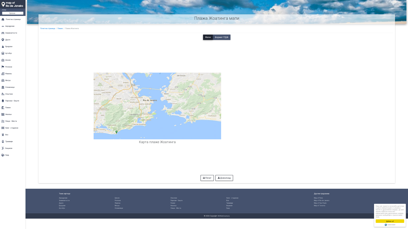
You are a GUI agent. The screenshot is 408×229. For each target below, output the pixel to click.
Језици (4, 10)
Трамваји (229, 203)
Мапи (208, 37)
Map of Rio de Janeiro (321, 200)
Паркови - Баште (177, 200)
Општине (174, 198)
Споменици (119, 208)
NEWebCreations (224, 216)
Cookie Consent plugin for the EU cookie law (390, 225)
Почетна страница (47, 28)
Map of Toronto (319, 206)
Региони (118, 200)
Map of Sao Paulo (320, 203)
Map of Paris (318, 198)
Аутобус (62, 208)
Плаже (60, 28)
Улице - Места (176, 208)
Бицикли (229, 206)
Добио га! (390, 221)
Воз (227, 200)
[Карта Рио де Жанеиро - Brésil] (13, 7)
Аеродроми (63, 198)
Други (61, 203)
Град (228, 208)
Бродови (62, 206)
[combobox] (12, 13)
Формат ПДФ (221, 37)
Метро (117, 206)
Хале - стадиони (232, 198)
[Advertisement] (216, 55)
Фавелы (117, 203)
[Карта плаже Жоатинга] (157, 106)
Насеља (173, 206)
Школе (117, 198)
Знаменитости (64, 200)
